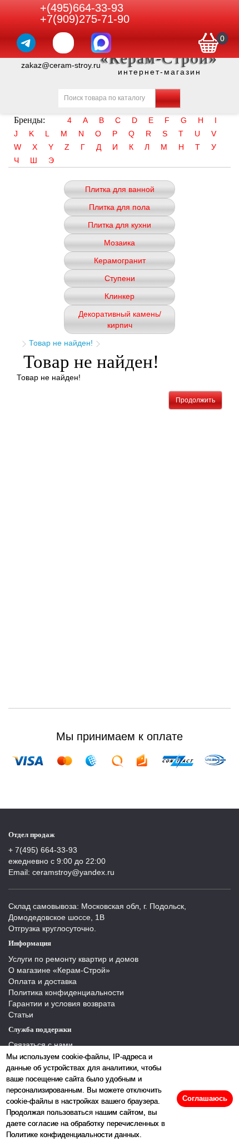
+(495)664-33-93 (81, 7)
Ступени (119, 278)
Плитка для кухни (119, 224)
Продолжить (195, 400)
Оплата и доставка (42, 981)
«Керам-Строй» (159, 58)
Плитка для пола (119, 207)
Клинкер (119, 296)
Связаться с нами (40, 1044)
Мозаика (119, 242)
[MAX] (101, 43)
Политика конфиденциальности (66, 992)
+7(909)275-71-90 (85, 18)
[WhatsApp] (63, 42)
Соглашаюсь (204, 1098)
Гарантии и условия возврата (61, 1003)
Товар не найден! (61, 342)
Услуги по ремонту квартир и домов (73, 959)
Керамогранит (120, 260)
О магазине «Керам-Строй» (59, 970)
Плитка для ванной (120, 189)
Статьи (20, 1014)
